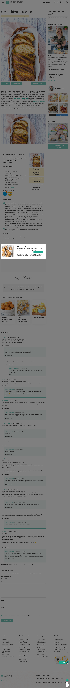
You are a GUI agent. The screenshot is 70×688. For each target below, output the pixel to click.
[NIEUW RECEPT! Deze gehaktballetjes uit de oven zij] (53, 108)
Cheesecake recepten (7, 644)
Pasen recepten (41, 644)
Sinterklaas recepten (42, 653)
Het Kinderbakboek (59, 646)
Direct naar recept (38, 83)
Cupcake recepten (6, 646)
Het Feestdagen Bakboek (60, 647)
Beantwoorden (6, 345)
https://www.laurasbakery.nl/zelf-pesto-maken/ (20, 352)
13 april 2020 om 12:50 (11, 441)
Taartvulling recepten (7, 658)
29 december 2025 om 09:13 (20, 551)
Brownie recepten (6, 641)
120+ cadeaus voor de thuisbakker (58, 146)
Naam (3, 600)
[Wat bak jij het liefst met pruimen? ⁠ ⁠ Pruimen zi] (63, 108)
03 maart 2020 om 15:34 (19, 389)
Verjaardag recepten (42, 641)
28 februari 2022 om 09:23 (19, 502)
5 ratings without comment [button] (25, 564)
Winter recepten (23, 663)
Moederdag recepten (42, 647)
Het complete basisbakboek (61, 653)
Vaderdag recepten (41, 649)
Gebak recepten (6, 649)
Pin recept (17, 83)
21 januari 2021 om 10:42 (19, 478)
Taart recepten (5, 654)
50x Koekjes (57, 651)
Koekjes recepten (6, 651)
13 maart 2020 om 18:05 (19, 412)
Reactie (3, 582)
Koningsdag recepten (42, 646)
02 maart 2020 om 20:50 (11, 379)
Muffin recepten (6, 653)
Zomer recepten (23, 659)
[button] (33, 187)
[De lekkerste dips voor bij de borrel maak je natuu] (53, 97)
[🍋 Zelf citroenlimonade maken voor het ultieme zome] (63, 97)
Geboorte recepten (41, 639)
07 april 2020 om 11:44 (22, 368)
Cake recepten (5, 642)
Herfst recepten (23, 661)
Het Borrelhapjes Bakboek (60, 644)
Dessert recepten (6, 647)
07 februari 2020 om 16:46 (19, 349)
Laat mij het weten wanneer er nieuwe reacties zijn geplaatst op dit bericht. (21, 615)
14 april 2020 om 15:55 (18, 449)
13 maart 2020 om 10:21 (13, 400)
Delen (6, 83)
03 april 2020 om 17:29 (15, 359)
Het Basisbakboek (58, 639)
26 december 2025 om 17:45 (13, 531)
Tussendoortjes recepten (8, 656)
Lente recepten (23, 657)
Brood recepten (23, 642)
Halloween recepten (42, 651)
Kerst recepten (40, 654)
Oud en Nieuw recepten (43, 656)
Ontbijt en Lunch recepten (25, 647)
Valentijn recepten (41, 642)
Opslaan (37, 169)
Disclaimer (38, 675)
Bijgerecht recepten (24, 639)
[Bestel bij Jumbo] (10, 194)
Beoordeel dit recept (6, 576)
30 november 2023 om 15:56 (18, 512)
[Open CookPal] (67, 662)
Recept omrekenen (36, 178)
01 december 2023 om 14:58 (20, 522)
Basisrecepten (5, 639)
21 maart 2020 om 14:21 (17, 423)
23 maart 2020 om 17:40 (19, 431)
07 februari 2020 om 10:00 (13, 337)
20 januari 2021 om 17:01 (11, 458)
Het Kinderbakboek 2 (59, 649)
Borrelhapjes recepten (24, 641)
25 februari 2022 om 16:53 (13, 489)
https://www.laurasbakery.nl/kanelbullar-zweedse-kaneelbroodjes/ (20, 556)
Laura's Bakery (14, 2)
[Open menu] (3, 2)
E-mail (3, 607)
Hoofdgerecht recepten (25, 644)
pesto (12, 187)
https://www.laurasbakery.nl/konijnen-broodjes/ (22, 393)
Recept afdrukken (36, 173)
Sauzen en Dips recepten (25, 649)
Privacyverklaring (46, 675)
